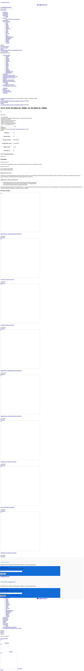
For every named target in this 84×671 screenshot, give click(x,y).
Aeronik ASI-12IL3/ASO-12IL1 (7, 279)
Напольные (5, 20)
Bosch (7, 25)
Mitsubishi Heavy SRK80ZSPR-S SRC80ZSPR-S (11, 370)
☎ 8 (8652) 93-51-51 (42, 598)
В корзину (3, 127)
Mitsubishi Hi (8, 38)
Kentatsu (7, 33)
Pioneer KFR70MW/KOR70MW (8, 507)
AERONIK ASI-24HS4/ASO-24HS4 (8, 552)
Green (7, 31)
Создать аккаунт (4, 638)
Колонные (5, 15)
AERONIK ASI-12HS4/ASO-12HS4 (8, 461)
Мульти (4, 18)
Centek (7, 26)
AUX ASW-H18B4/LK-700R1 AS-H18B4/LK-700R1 (12, 104)
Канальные (5, 13)
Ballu (7, 16)
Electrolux (8, 28)
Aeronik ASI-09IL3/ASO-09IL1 (7, 325)
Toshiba (7, 41)
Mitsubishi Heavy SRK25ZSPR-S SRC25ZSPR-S (11, 233)
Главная (2, 98)
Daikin (7, 27)
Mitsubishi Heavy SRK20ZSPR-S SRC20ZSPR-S (11, 416)
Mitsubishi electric (9, 36)
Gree (7, 29)
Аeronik (7, 42)
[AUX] (5, 112)
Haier (7, 32)
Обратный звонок (5, 567)
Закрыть (2, 631)
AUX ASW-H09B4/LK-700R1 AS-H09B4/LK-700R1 (12, 101)
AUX (7, 22)
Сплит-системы (6, 21)
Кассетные (5, 14)
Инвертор (5, 12)
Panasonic (8, 39)
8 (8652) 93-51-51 (5, 576)
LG (6, 34)
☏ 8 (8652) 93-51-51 (5, 2)
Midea (7, 35)
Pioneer (7, 40)
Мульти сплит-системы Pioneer (13, 19)
